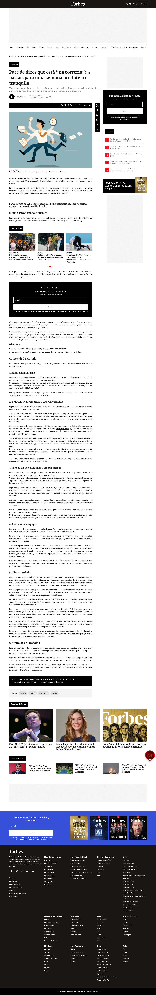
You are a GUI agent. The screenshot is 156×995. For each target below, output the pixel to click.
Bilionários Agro (128, 863)
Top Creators (128, 908)
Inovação (100, 866)
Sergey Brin (48, 882)
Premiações (127, 935)
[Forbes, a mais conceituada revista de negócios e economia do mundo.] (78, 4)
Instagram (100, 869)
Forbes (19, 204)
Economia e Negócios (53, 916)
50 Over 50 (127, 872)
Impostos (47, 928)
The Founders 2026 (119, 47)
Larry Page (48, 879)
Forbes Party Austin (104, 965)
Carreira (20, 47)
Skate (99, 935)
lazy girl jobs (42, 274)
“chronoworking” (64, 429)
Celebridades (128, 925)
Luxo (46, 961)
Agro (12, 47)
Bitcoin (46, 919)
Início (11, 56)
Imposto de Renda (50, 941)
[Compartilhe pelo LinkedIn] (97, 115)
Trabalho (74, 932)
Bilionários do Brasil (81, 47)
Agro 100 (95, 47)
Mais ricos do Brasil (79, 857)
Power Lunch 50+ (103, 955)
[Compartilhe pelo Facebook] (97, 110)
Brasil (125, 952)
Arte (45, 965)
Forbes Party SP (102, 968)
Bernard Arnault (50, 872)
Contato (12, 890)
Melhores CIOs (128, 884)
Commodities (49, 932)
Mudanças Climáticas (78, 955)
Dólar (46, 938)
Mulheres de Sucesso (130, 902)
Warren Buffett (49, 875)
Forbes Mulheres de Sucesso (107, 977)
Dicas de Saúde (76, 935)
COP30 (73, 961)
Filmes (125, 922)
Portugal (47, 949)
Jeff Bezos (48, 866)
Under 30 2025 (128, 911)
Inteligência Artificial (104, 860)
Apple (99, 875)
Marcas (47, 968)
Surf (98, 932)
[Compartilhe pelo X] (97, 105)
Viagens (47, 952)
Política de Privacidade (47, 311)
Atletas (99, 941)
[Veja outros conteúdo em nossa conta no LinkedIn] (32, 871)
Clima (73, 949)
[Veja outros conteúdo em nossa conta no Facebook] (11, 871)
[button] (75, 105)
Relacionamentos (77, 925)
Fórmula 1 (100, 925)
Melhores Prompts (103, 863)
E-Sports (100, 922)
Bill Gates (47, 885)
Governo (126, 958)
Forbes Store (13, 881)
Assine (143, 47)
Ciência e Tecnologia (105, 857)
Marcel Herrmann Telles (79, 869)
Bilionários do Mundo (130, 869)
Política (126, 946)
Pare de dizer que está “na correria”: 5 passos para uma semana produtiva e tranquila (61, 56)
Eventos (126, 928)
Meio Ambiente (77, 946)
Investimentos (49, 925)
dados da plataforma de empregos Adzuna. (31, 340)
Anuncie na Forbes (15, 887)
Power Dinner (101, 949)
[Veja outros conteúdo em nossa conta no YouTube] (27, 871)
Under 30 (105, 47)
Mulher (50, 47)
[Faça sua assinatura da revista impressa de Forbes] (79, 828)
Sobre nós (12, 878)
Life (27, 47)
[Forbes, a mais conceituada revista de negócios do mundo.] (25, 851)
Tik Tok (99, 872)
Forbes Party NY (102, 961)
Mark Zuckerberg (50, 863)
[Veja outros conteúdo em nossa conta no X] (17, 871)
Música (125, 932)
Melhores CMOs (128, 887)
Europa (125, 961)
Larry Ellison (48, 869)
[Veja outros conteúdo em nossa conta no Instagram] (22, 871)
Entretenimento (129, 916)
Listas (34, 47)
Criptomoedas (49, 935)
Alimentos (74, 958)
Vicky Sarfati (75, 863)
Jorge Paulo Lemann (78, 866)
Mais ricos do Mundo (52, 857)
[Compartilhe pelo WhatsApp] (97, 120)
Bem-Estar (75, 916)
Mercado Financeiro (51, 922)
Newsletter (133, 47)
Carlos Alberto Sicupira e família (82, 872)
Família (73, 928)
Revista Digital (14, 884)
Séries (125, 919)
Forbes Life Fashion (103, 958)
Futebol (99, 928)
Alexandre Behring (77, 875)
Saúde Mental (75, 919)
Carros (46, 971)
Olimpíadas (101, 938)
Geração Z (74, 922)
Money (42, 47)
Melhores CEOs (128, 881)
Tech (57, 47)
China (125, 955)
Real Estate (66, 47)
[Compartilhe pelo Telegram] (97, 125)
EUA (124, 949)
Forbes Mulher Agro (103, 980)
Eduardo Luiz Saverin (78, 860)
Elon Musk (47, 860)
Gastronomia (49, 955)
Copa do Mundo (102, 919)
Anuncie (144, 4)
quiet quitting (30, 274)
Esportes (100, 916)
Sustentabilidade (77, 952)
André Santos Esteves (78, 879)
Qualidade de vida (50, 958)
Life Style (48, 946)
